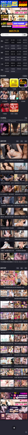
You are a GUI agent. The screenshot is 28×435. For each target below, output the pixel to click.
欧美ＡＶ (19, 45)
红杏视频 (7, 71)
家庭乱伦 (13, 63)
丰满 (18, 268)
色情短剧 (13, 71)
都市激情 (7, 63)
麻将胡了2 (7, 42)
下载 (26, 118)
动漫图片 (25, 57)
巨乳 (22, 141)
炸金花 (12, 42)
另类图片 (25, 59)
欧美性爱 (25, 51)
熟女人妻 (7, 48)
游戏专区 (25, 40)
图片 (2, 58)
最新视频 (3, 141)
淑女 (22, 268)
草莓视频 (19, 69)
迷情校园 (7, 65)
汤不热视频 (24, 69)
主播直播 (19, 48)
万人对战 (19, 40)
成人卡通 (19, 51)
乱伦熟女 (19, 54)
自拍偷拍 (13, 45)
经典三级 (13, 54)
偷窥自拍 (7, 57)
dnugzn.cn (14, 31)
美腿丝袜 (7, 59)
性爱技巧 (25, 65)
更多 (26, 141)
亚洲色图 (13, 57)
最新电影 (3, 268)
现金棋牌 (19, 42)
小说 (2, 64)
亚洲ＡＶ (7, 45)
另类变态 (25, 54)
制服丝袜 (7, 54)
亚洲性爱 (7, 51)
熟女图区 (19, 59)
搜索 (25, 34)
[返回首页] (26, 432)
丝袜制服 (13, 48)
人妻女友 (19, 63)
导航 (2, 70)
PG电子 (7, 40)
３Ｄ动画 (25, 45)
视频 (2, 47)
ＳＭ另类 (25, 48)
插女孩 (6, 69)
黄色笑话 (19, 65)
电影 (2, 52)
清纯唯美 (13, 59)
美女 (18, 141)
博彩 (2, 41)
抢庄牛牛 (25, 42)
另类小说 (13, 65)
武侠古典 (25, 63)
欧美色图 (19, 57)
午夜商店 (13, 69)
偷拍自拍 (13, 51)
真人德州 (13, 40)
